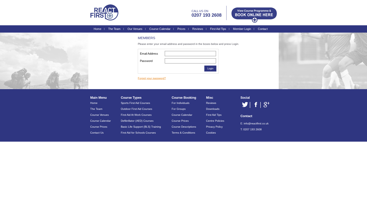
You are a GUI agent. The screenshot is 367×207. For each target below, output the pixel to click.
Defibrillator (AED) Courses (137, 120)
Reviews (197, 28)
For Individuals (180, 102)
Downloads (212, 108)
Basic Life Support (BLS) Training (141, 126)
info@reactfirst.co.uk (256, 123)
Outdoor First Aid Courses (136, 108)
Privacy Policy (214, 126)
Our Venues (134, 28)
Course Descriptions (184, 126)
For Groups (179, 108)
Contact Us (97, 132)
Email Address (149, 53)
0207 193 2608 (207, 15)
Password (146, 60)
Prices (181, 28)
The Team (114, 28)
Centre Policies (215, 120)
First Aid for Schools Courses (138, 132)
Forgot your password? (152, 78)
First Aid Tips (218, 28)
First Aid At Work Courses (136, 114)
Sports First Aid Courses (135, 102)
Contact (263, 28)
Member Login (242, 28)
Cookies (211, 132)
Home (97, 28)
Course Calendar (160, 28)
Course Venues (99, 114)
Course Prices (98, 126)
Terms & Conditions (183, 132)
